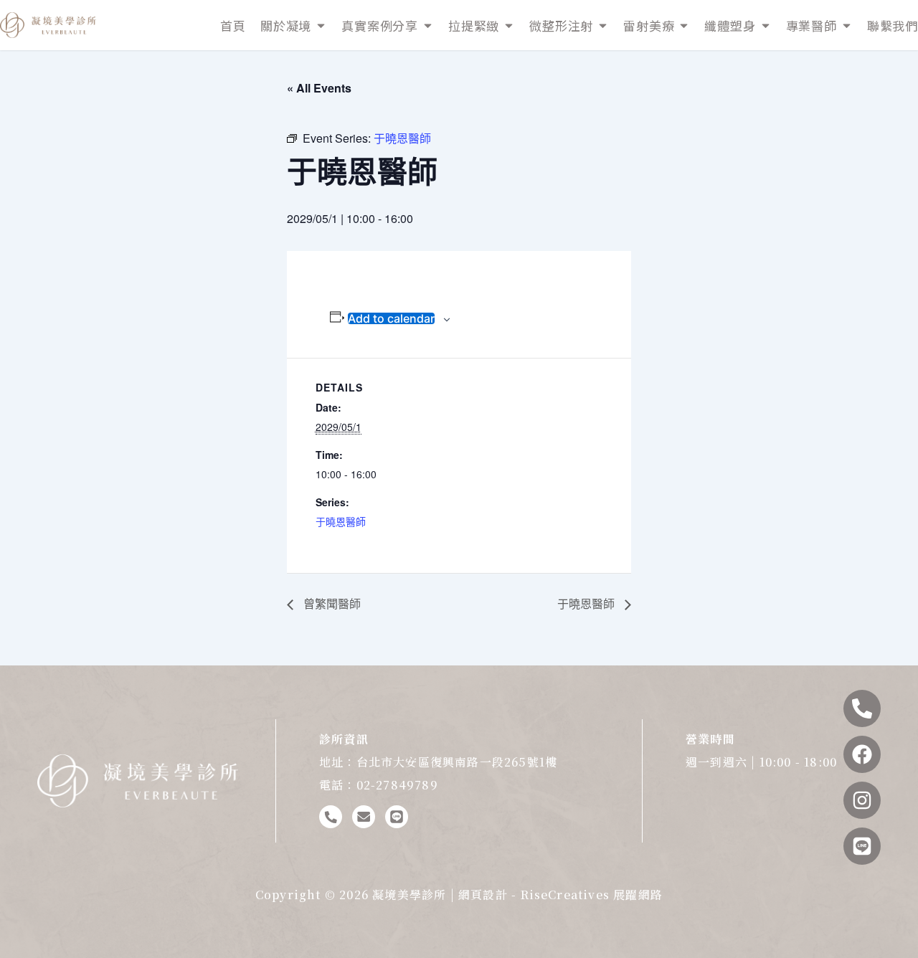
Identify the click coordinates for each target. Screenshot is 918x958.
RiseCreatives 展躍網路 (592, 894)
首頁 (233, 25)
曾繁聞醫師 (331, 603)
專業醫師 (811, 25)
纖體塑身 (729, 25)
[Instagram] (862, 800)
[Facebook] (862, 754)
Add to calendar (391, 318)
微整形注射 (561, 25)
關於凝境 (285, 25)
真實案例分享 (379, 25)
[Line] (862, 846)
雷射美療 (648, 25)
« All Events (319, 88)
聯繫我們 (892, 25)
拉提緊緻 (473, 25)
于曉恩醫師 (341, 521)
